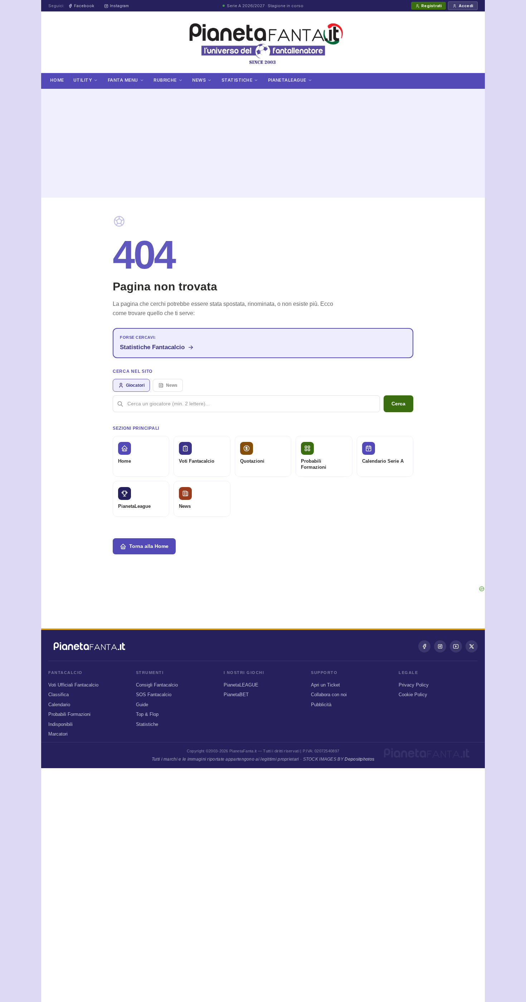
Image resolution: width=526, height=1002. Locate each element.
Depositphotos (359, 759)
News (199, 80)
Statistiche (236, 80)
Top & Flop (147, 714)
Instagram (119, 5)
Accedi (466, 5)
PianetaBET (236, 694)
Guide (142, 704)
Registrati (431, 5)
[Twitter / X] (472, 646)
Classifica (58, 694)
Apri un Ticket (325, 685)
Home (57, 80)
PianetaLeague (287, 80)
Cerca (398, 403)
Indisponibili (60, 724)
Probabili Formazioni (69, 714)
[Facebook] (424, 646)
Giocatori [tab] (135, 385)
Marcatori (58, 734)
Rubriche (165, 80)
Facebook (84, 5)
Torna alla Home (149, 546)
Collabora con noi (329, 694)
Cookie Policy (413, 694)
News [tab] (171, 385)
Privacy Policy (414, 685)
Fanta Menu (123, 80)
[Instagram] (440, 646)
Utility (82, 80)
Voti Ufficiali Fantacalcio (73, 685)
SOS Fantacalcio (153, 694)
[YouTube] (456, 646)
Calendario (59, 704)
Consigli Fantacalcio (157, 685)
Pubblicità (321, 704)
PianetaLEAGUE (241, 685)
